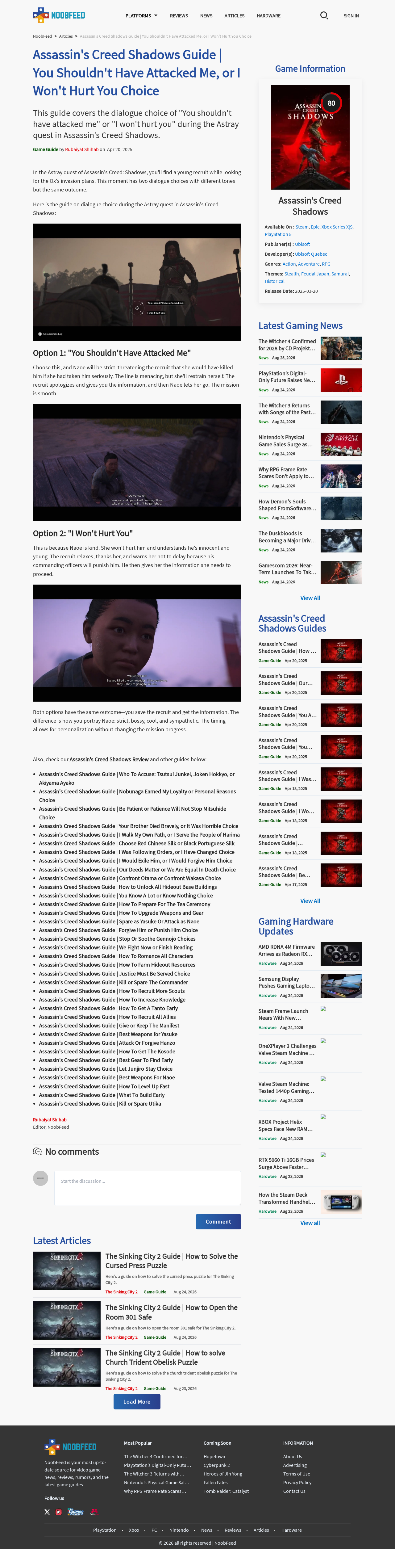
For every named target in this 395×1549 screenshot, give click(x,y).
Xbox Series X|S (337, 227)
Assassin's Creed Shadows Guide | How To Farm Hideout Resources (117, 964)
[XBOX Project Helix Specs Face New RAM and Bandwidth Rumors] (341, 1142)
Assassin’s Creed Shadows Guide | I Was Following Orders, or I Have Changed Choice (137, 851)
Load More (137, 1401)
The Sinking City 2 (122, 1292)
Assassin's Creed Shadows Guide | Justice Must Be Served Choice (114, 973)
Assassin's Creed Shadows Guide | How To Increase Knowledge (112, 999)
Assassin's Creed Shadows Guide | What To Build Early (101, 1094)
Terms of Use (296, 1474)
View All (310, 598)
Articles (234, 15)
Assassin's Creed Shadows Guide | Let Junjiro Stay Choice (106, 1068)
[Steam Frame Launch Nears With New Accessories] (341, 1028)
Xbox (134, 1530)
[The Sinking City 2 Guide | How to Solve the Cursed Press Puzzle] (67, 1288)
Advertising (295, 1465)
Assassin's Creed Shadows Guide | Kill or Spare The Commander (113, 982)
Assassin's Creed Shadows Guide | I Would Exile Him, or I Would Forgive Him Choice (135, 860)
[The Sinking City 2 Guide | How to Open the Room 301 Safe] (67, 1338)
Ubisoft (302, 244)
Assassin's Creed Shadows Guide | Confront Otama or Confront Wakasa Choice (130, 878)
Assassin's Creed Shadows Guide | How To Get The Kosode (107, 1051)
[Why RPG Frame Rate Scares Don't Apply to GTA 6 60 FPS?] (341, 486)
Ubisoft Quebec (311, 254)
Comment (218, 1221)
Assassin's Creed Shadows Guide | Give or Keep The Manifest (109, 1025)
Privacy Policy (297, 1482)
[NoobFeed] (59, 15)
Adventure (309, 264)
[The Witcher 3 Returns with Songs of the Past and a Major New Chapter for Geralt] (341, 422)
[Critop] (94, 1512)
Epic (315, 227)
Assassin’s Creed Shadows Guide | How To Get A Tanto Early (108, 1008)
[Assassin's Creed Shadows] (310, 188)
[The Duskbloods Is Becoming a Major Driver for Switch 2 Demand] (341, 551)
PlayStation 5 (278, 234)
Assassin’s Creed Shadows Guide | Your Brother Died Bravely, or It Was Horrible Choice (138, 825)
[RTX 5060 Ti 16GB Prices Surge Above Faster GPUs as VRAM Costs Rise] (341, 1180)
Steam (302, 227)
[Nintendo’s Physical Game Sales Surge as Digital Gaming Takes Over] (341, 454)
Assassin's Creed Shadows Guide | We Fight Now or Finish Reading (116, 947)
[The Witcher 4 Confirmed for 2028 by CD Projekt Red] (341, 358)
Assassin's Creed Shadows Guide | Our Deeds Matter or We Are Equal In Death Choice (137, 869)
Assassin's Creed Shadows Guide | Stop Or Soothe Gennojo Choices (117, 938)
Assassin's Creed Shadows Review (109, 759)
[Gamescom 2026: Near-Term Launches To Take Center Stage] (341, 582)
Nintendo (179, 1530)
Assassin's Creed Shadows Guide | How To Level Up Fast (104, 1086)
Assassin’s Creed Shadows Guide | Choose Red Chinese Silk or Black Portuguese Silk (137, 843)
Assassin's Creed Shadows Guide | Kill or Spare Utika (100, 1103)
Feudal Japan (315, 274)
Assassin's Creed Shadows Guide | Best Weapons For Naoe (107, 1077)
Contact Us (294, 1491)
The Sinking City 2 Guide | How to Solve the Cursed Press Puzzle (172, 1260)
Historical (275, 281)
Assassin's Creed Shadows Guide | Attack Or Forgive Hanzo (107, 1042)
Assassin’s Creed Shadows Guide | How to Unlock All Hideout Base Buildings (128, 886)
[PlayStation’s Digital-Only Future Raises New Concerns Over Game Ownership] (341, 390)
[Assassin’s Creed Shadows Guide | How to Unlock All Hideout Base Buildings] (341, 661)
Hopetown (214, 1456)
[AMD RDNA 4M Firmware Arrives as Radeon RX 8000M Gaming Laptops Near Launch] (341, 964)
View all (310, 1223)
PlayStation (105, 1530)
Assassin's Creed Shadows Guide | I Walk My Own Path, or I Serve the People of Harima (139, 834)
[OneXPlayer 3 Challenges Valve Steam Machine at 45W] (341, 1066)
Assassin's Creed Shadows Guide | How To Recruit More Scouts (112, 990)
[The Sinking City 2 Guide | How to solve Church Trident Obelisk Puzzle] (67, 1385)
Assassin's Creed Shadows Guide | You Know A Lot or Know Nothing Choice (126, 895)
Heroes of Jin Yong (223, 1474)
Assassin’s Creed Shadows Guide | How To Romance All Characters (116, 955)
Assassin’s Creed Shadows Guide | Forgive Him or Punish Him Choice (118, 930)
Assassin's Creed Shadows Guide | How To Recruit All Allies (107, 1016)
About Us (292, 1456)
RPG (326, 264)
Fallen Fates (216, 1482)
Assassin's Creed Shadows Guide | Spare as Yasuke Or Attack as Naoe (119, 921)
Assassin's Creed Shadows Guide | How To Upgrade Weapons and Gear (121, 912)
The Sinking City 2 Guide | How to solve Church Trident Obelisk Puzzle (165, 1357)
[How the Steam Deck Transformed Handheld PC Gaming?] (341, 1212)
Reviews (179, 15)
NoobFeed (42, 36)
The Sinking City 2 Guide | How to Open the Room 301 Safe (172, 1312)
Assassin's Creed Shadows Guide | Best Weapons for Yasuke (108, 1034)
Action (289, 264)
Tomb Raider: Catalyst (226, 1491)
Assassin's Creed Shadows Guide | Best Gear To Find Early (106, 1060)
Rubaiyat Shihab (82, 149)
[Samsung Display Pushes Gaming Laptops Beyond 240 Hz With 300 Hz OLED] (341, 996)
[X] (47, 1512)
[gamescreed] (75, 1512)
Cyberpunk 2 (217, 1465)
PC (154, 1530)
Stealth (292, 274)
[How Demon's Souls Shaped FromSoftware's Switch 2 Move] (341, 518)
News (206, 15)
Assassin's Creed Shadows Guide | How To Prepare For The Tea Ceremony (124, 904)
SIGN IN (351, 15)
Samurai (340, 274)
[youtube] (58, 1512)
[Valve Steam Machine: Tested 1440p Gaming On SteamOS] (341, 1104)
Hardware (269, 15)
